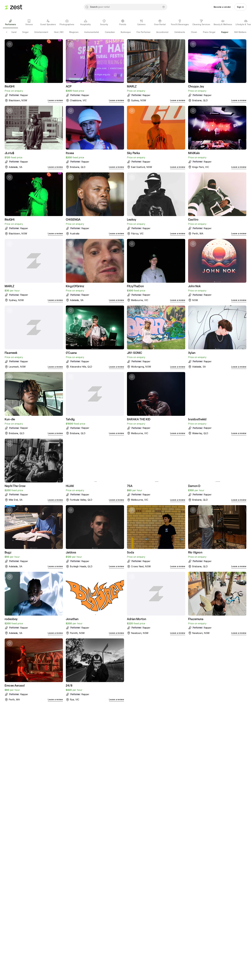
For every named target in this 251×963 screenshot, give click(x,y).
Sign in (240, 7)
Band (13, 32)
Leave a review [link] (55, 100)
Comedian (110, 32)
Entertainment (41, 32)
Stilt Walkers (240, 32)
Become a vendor (222, 7)
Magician (73, 32)
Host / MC (59, 32)
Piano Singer (209, 32)
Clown (194, 32)
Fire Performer (143, 32)
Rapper (224, 32)
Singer (25, 32)
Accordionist (162, 32)
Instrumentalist (91, 32)
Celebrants (179, 32)
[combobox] (125, 7)
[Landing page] (13, 7)
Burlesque (126, 32)
